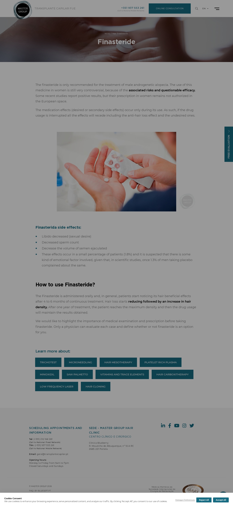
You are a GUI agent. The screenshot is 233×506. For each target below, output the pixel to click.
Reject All (204, 500)
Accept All (221, 500)
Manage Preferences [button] (185, 500)
